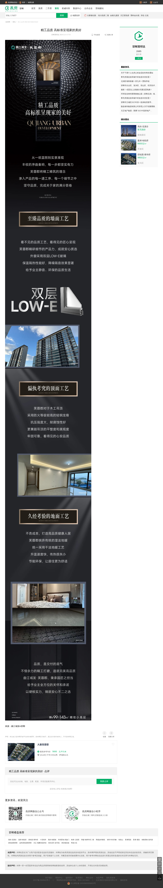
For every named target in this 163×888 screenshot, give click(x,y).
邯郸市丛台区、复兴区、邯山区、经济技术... (138, 85)
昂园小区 (74, 843)
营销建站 (100, 8)
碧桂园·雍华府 (144, 154)
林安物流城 (65, 843)
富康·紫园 (136, 840)
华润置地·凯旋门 (63, 840)
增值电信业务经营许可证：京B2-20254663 (72, 880)
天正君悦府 (124, 15)
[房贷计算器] (159, 859)
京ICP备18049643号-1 (41, 880)
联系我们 (79, 878)
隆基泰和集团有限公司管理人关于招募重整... (138, 106)
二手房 (49, 8)
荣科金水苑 (135, 15)
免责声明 (99, 878)
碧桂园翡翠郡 (12, 843)
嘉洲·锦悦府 (143, 140)
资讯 (57, 8)
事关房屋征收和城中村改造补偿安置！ (136, 77)
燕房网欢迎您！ (13, 2)
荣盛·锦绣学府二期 (87, 840)
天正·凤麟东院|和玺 (39, 843)
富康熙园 (128, 840)
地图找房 (76, 15)
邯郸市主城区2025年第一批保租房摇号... (137, 102)
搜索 (62, 15)
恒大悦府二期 (103, 15)
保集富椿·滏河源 (147, 840)
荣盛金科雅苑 (100, 840)
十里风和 (43, 840)
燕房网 (7, 22)
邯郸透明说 (138, 46)
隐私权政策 (110, 878)
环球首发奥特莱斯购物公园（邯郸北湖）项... (138, 94)
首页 (33, 8)
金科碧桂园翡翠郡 (25, 843)
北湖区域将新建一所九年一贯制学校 (135, 81)
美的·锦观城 (52, 840)
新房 (40, 8)
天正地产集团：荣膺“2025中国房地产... (136, 111)
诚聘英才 (69, 878)
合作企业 (88, 8)
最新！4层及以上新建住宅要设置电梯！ (136, 90)
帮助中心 (59, 878)
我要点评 (104, 781)
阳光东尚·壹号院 (54, 843)
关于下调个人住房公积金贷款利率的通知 (137, 73)
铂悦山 (121, 840)
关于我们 (48, 878)
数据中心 (77, 8)
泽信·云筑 (144, 15)
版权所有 (123, 880)
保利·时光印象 (112, 840)
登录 (23, 2)
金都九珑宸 (114, 15)
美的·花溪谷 (143, 126)
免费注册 (31, 2)
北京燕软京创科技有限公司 (106, 880)
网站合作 (89, 878)
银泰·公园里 (75, 840)
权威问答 (66, 8)
